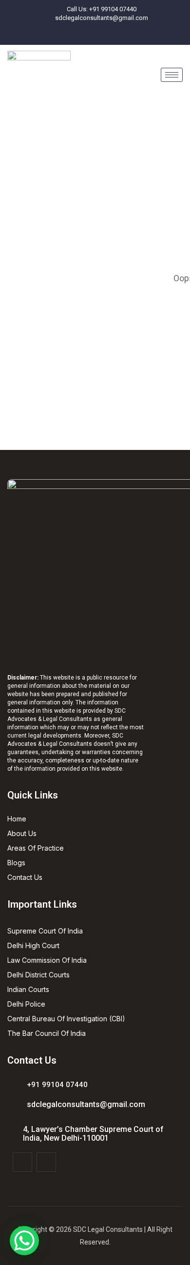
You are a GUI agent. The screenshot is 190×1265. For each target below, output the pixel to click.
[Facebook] (89, 34)
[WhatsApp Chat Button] (24, 1240)
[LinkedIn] (105, 34)
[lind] (46, 1162)
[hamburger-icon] (172, 75)
